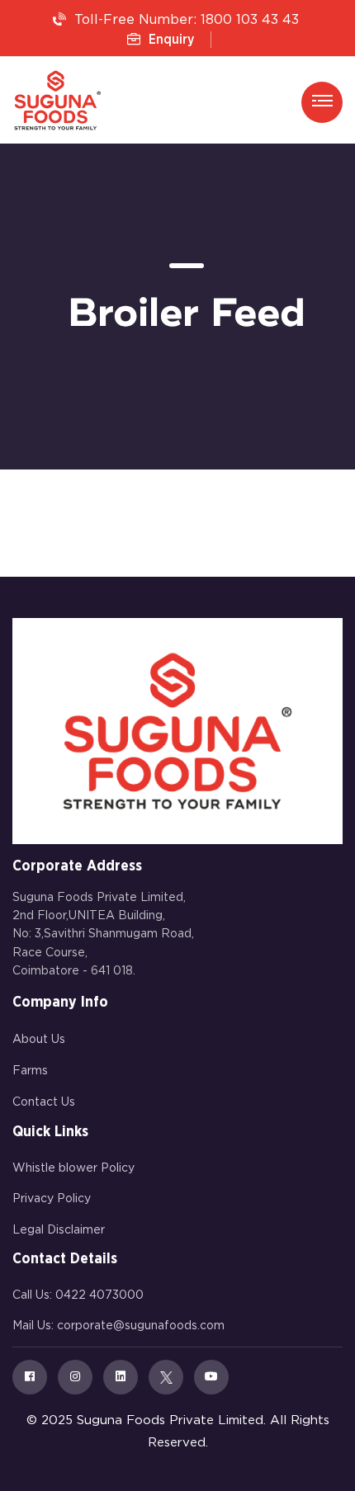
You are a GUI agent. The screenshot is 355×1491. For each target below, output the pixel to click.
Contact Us (43, 1102)
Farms (30, 1071)
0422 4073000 (99, 1295)
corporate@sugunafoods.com (141, 1326)
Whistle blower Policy (73, 1168)
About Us (38, 1040)
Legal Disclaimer (58, 1230)
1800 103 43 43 (250, 20)
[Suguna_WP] (57, 100)
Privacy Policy (51, 1199)
